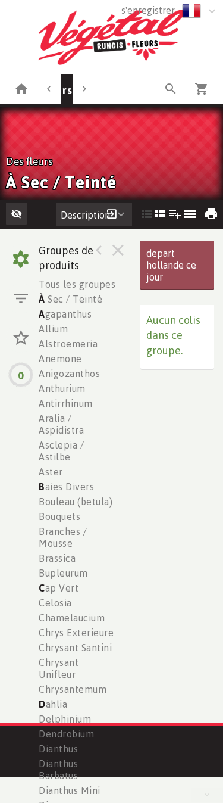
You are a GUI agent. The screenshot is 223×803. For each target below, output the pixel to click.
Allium (53, 329)
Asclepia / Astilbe (61, 451)
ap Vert (58, 588)
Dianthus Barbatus (58, 770)
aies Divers (66, 487)
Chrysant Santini (75, 647)
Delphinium (65, 719)
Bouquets (59, 516)
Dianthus (58, 749)
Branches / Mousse (63, 537)
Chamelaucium (72, 618)
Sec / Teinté (70, 299)
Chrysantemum (72, 689)
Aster (51, 472)
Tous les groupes (77, 284)
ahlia (53, 704)
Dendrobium (66, 734)
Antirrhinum (66, 403)
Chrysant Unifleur (58, 668)
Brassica (57, 558)
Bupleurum (63, 573)
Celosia (55, 603)
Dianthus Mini (69, 790)
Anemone (60, 359)
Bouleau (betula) (75, 502)
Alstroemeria (68, 344)
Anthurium (62, 388)
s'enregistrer (148, 10)
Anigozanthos (69, 373)
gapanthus (65, 314)
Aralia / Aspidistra (61, 424)
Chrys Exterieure (76, 633)
